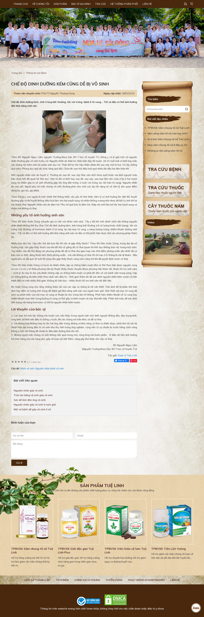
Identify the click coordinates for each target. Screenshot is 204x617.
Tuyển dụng (114, 580)
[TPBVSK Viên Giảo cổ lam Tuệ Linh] (125, 521)
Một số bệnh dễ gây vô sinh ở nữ (32, 409)
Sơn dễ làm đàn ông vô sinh (30, 399)
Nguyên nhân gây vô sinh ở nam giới (35, 404)
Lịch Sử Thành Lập (37, 580)
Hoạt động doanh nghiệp (146, 580)
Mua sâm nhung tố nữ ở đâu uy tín (167, 145)
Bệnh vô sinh (27, 368)
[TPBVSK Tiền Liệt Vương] (172, 521)
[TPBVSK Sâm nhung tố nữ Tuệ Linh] (32, 521)
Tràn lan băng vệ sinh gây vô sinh (33, 395)
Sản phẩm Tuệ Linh (102, 485)
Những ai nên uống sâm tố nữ (165, 150)
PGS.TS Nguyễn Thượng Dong (58, 93)
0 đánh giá (34, 362)
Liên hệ (175, 580)
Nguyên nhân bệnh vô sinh (49, 368)
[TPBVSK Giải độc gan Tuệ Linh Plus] (79, 521)
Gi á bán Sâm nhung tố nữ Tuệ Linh (168, 139)
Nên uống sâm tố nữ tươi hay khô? (167, 133)
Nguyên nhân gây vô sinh (28, 390)
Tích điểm (62, 580)
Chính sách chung (87, 580)
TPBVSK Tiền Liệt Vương (168, 549)
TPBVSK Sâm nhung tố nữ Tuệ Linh (168, 127)
